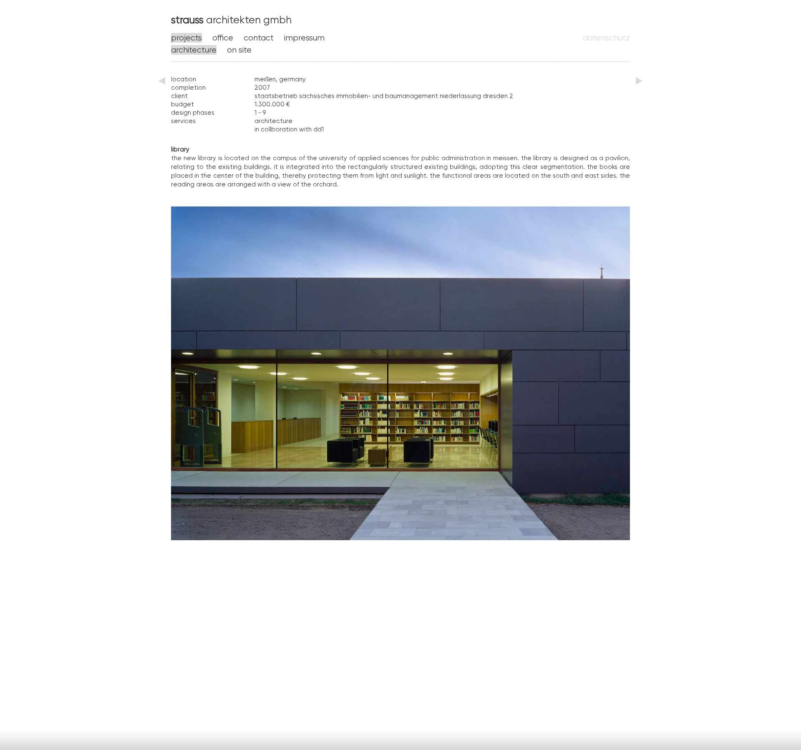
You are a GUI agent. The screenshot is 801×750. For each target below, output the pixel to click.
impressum (304, 38)
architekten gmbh (231, 20)
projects (186, 38)
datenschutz (606, 38)
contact (259, 38)
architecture (194, 50)
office (222, 38)
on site (239, 50)
